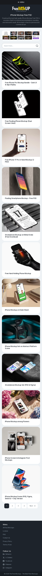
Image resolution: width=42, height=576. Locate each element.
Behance (8, 554)
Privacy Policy (7, 541)
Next (31, 506)
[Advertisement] (22, 513)
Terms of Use (7, 545)
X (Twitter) (9, 557)
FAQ (4, 534)
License (5, 531)
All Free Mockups (8, 528)
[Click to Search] (37, 45)
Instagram (9, 568)
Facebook (9, 561)
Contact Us (6, 538)
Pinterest (8, 564)
